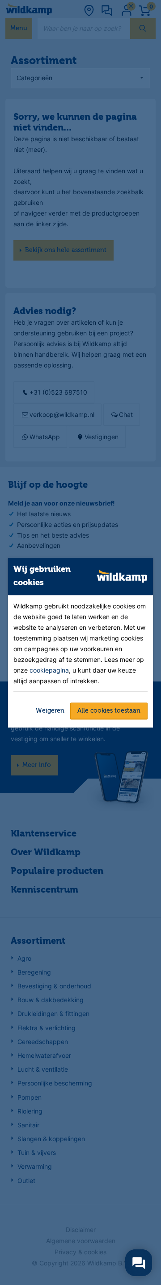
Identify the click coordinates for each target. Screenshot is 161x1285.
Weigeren (50, 710)
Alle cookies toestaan (108, 710)
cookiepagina (49, 669)
